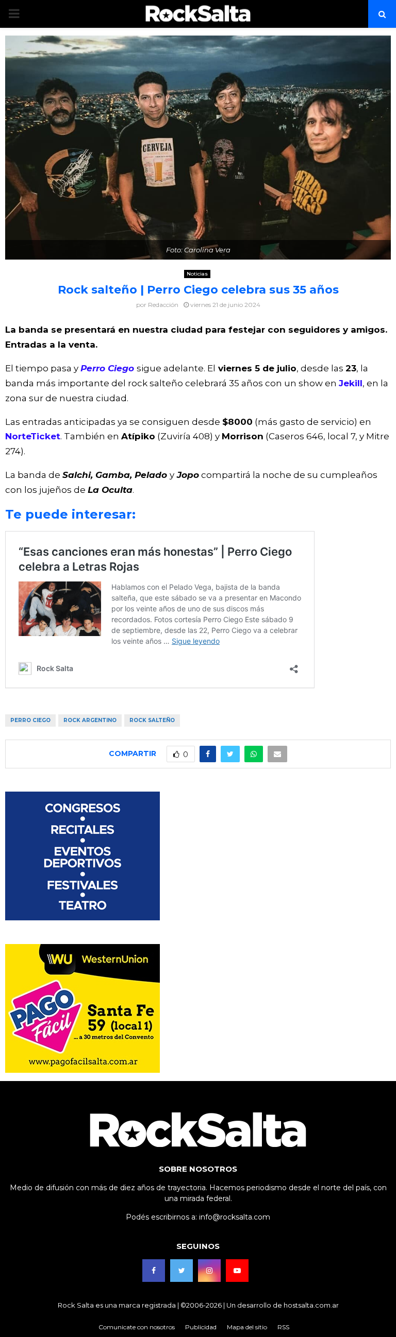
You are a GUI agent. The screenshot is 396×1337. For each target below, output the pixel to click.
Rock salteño (152, 720)
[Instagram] (209, 1270)
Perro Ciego (108, 368)
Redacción (163, 304)
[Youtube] (237, 1270)
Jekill (350, 383)
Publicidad (201, 1327)
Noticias (197, 273)
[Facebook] (153, 1270)
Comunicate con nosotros (136, 1327)
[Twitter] (181, 1270)
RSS (283, 1327)
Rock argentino (90, 720)
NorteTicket (32, 436)
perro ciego (30, 720)
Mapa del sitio (247, 1327)
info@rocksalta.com (234, 1217)
